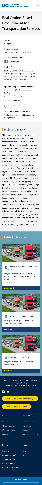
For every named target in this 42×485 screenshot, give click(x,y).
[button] (38, 5)
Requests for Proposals (30, 434)
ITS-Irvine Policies (8, 430)
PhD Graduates (7, 463)
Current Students (8, 459)
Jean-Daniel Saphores (27, 76)
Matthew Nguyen (18, 71)
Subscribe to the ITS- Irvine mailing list (20, 398)
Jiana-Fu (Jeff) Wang (11, 79)
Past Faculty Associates (10, 468)
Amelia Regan (14, 61)
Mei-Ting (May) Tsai (21, 74)
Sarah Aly (7, 71)
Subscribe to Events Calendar (16, 406)
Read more (8, 288)
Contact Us (6, 434)
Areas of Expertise (29, 422)
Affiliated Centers (8, 426)
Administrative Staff (9, 455)
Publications (26, 426)
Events (24, 455)
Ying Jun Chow (14, 76)
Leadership (6, 422)
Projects (25, 430)
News (24, 451)
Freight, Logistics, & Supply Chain (15, 106)
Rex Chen (22, 79)
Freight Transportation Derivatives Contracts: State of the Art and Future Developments (19, 276)
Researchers (6, 451)
